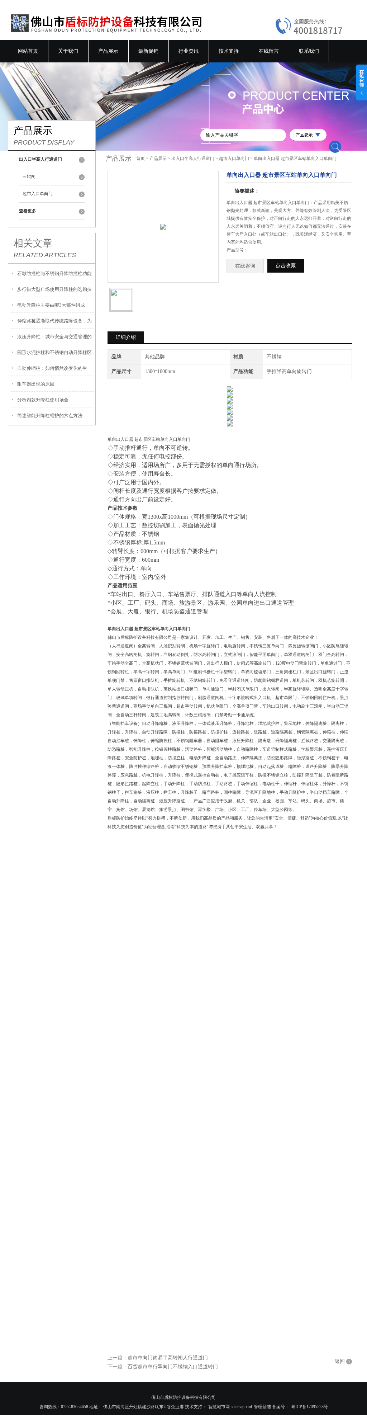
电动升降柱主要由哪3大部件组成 (51, 305)
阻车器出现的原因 (35, 384)
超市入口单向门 (38, 193)
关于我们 (68, 51)
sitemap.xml (242, 1406)
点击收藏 (286, 265)
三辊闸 (29, 176)
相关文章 (33, 243)
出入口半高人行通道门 (192, 158)
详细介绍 (126, 337)
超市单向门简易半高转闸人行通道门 (168, 1357)
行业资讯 (188, 51)
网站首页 (28, 51)
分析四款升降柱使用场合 (42, 399)
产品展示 (108, 51)
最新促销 (148, 51)
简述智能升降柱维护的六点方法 (49, 415)
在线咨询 (245, 266)
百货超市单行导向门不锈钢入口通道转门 (173, 1366)
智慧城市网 (219, 1406)
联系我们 (309, 51)
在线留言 (269, 51)
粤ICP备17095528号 (309, 1406)
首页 (140, 158)
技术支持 (229, 51)
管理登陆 (262, 1406)
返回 (340, 1361)
